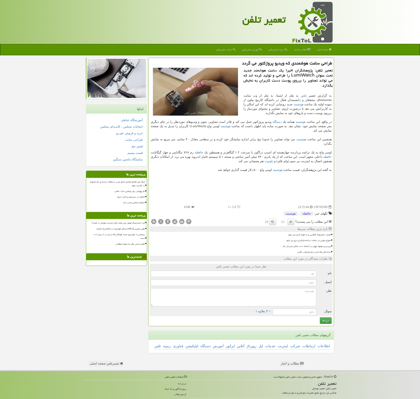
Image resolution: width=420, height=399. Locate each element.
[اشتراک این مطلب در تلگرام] (175, 221)
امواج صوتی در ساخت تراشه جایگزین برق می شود (308, 240)
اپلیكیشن (192, 346)
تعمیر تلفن (264, 19)
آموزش (218, 346)
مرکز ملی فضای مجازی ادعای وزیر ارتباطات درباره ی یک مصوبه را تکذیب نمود (117, 184)
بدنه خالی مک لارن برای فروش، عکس (314, 252)
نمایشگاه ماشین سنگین (128, 159)
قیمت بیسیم (135, 152)
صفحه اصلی (323, 49)
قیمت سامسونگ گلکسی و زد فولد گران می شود (309, 234)
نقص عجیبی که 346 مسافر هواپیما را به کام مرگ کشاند (120, 229)
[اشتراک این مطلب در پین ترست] (189, 221)
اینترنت (283, 346)
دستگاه (277, 121)
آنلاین (240, 346)
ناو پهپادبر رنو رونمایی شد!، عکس (130, 191)
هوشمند (298, 104)
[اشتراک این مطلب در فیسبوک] (168, 221)
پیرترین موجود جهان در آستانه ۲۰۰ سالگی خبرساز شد (307, 246)
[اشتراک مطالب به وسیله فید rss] (154, 221)
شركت (295, 346)
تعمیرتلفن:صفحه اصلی (105, 363)
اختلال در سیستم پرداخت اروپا (131, 197)
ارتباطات (308, 346)
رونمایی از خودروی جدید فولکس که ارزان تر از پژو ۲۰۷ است (119, 236)
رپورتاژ (251, 346)
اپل (261, 346)
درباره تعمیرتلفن (276, 49)
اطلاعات (323, 346)
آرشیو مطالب (180, 394)
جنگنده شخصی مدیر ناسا (134, 202)
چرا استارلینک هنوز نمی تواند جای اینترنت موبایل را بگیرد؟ (118, 223)
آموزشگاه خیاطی (132, 120)
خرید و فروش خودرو (129, 133)
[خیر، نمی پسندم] (272, 222)
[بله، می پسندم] (290, 222)
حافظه (199, 152)
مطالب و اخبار (300, 49)
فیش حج (137, 146)
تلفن (304, 95)
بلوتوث (268, 161)
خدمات (270, 346)
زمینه (167, 346)
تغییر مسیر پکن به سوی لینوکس (130, 244)
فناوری (178, 346)
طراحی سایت (134, 139)
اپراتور (230, 346)
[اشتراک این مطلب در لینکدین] (182, 221)
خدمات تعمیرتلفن (224, 49)
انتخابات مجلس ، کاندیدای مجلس (121, 126)
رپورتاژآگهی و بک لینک (175, 389)
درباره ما (182, 383)
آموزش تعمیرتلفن (251, 49)
